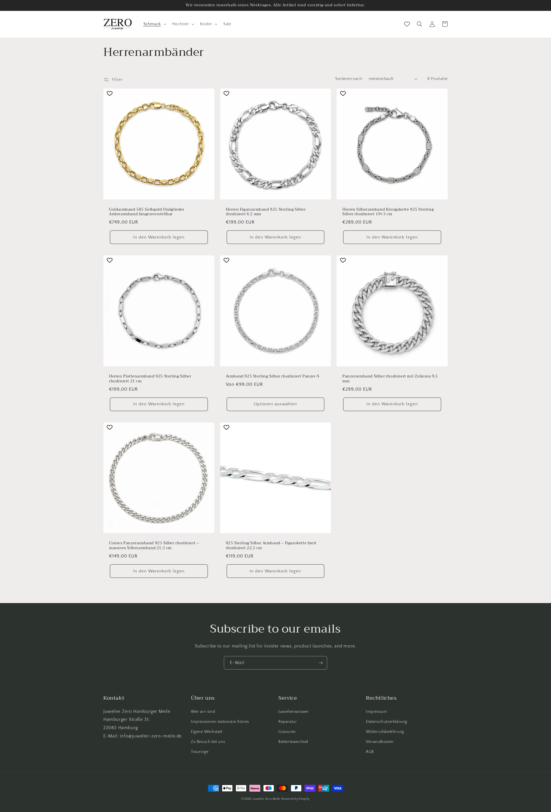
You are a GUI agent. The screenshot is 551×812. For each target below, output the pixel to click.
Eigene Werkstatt (206, 731)
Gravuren (287, 731)
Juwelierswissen (293, 711)
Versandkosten (380, 741)
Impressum (376, 711)
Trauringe (199, 752)
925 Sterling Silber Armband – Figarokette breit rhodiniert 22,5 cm (271, 546)
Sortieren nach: (349, 79)
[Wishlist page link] (407, 24)
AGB (370, 752)
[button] (154, 24)
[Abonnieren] (320, 663)
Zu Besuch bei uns (208, 741)
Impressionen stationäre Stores (220, 721)
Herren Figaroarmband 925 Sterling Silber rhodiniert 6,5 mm (266, 212)
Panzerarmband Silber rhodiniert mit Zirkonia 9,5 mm (390, 379)
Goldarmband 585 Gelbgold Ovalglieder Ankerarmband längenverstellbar (147, 212)
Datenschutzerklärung (386, 721)
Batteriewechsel (293, 741)
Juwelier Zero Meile (266, 799)
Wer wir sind (203, 711)
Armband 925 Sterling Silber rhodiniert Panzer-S (272, 376)
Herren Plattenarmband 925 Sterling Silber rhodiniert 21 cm (150, 379)
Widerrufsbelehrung (385, 731)
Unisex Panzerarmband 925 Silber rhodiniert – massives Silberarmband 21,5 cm (154, 546)
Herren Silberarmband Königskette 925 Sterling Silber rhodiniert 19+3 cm (388, 212)
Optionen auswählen (275, 404)
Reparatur (287, 721)
